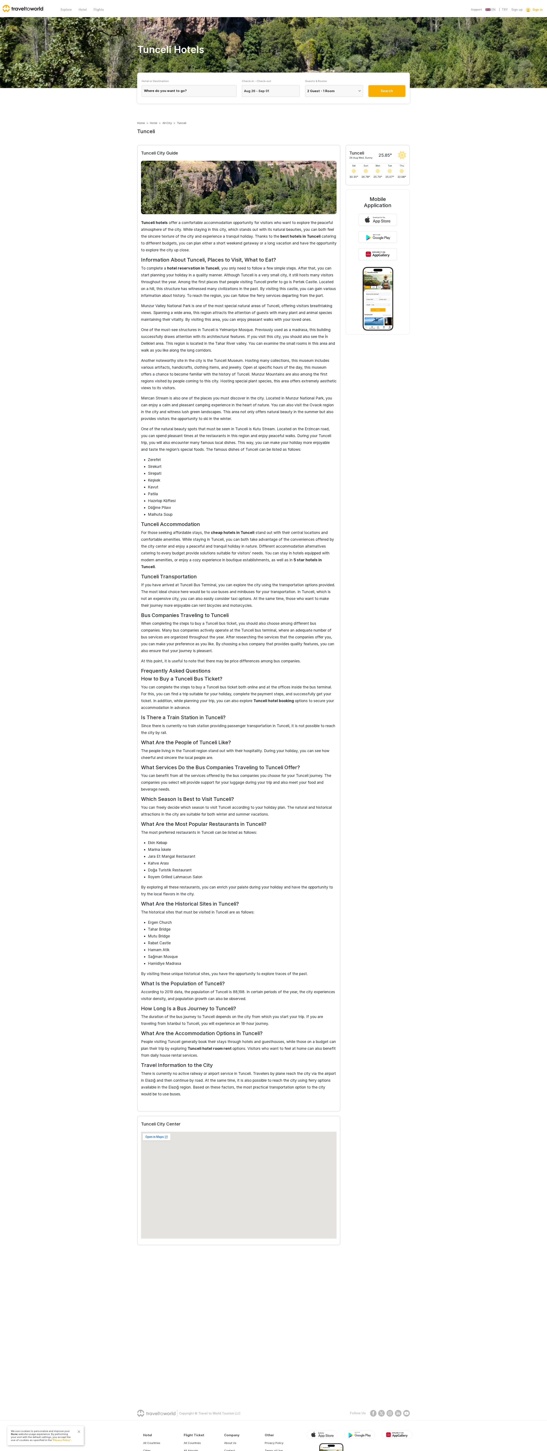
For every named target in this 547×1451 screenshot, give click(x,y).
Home (141, 123)
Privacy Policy (274, 1443)
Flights (99, 9)
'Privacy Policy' (61, 1440)
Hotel (83, 9)
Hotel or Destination (155, 81)
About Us (230, 1443)
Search (387, 91)
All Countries (151, 1443)
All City (167, 123)
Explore (66, 9)
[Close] (79, 1431)
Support (476, 9)
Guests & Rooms (316, 81)
